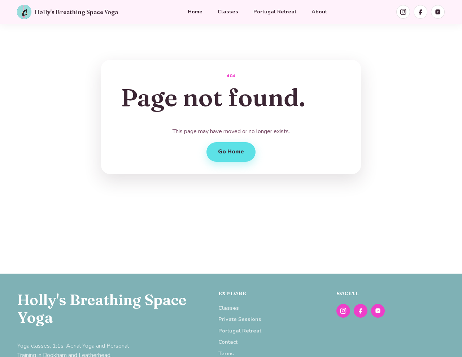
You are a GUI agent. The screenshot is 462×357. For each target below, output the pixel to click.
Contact (227, 341)
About (319, 11)
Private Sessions (239, 319)
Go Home (231, 152)
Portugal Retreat (274, 11)
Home (195, 11)
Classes (228, 11)
